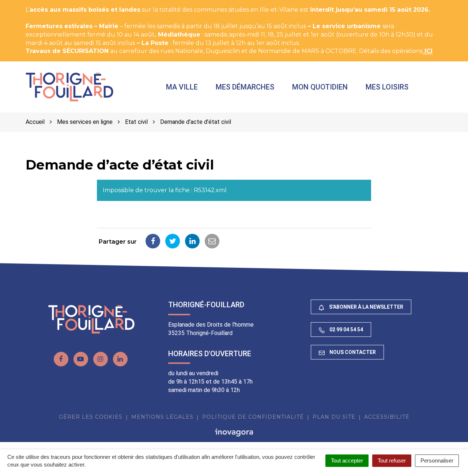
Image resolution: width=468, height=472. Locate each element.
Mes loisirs (387, 87)
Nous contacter (352, 352)
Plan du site (334, 417)
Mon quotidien (320, 87)
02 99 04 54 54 (345, 329)
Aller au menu (23, 3)
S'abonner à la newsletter (365, 307)
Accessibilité (387, 417)
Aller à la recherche (133, 3)
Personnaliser (436, 460)
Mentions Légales (162, 417)
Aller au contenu (74, 3)
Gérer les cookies (90, 417)
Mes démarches (245, 87)
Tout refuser (392, 460)
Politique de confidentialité (253, 417)
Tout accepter (347, 460)
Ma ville (182, 87)
